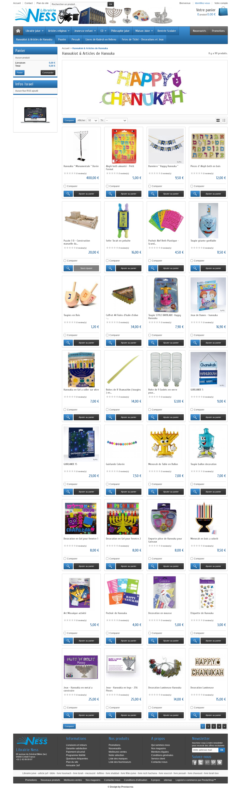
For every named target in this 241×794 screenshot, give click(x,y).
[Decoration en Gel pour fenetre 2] (123, 518)
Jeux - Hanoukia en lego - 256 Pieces (122, 689)
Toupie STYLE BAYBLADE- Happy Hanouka (164, 317)
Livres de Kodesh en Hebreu (101, 39)
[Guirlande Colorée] (123, 444)
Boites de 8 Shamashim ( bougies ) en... (123, 391)
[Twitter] (201, 762)
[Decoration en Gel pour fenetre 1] (81, 518)
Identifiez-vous (202, 3)
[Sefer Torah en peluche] (123, 220)
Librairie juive (33, 31)
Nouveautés (199, 31)
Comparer (72, 186)
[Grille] (218, 120)
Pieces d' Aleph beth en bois (205, 166)
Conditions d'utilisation (135, 780)
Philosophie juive (120, 31)
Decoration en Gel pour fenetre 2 (123, 538)
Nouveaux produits (50, 780)
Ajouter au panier (86, 194)
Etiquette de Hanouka (202, 613)
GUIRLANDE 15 (70, 464)
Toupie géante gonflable (203, 240)
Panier (20, 50)
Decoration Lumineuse (202, 687)
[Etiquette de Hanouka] (208, 593)
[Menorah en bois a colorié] (208, 518)
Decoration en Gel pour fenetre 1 (81, 538)
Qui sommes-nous (160, 745)
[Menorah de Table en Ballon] (166, 444)
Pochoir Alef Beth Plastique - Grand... (163, 242)
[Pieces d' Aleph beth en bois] (208, 146)
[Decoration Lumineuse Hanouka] (166, 667)
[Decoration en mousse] (166, 593)
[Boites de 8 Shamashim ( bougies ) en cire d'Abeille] (123, 369)
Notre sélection (116, 755)
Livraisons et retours (76, 745)
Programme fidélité (75, 755)
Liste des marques (118, 758)
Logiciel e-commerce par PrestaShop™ (196, 780)
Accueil (65, 48)
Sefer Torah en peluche (118, 240)
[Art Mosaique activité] (81, 593)
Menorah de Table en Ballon (163, 464)
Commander (48, 72)
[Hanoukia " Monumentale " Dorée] (81, 146)
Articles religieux (57, 31)
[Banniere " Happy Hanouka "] (166, 146)
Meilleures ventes (118, 752)
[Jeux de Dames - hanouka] (208, 295)
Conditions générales (162, 755)
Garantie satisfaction (76, 748)
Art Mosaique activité (75, 613)
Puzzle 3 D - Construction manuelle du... (77, 242)
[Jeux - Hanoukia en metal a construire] (81, 667)
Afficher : (82, 120)
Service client (158, 758)
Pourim (62, 39)
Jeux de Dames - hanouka (204, 315)
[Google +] (207, 762)
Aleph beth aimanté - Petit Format (120, 168)
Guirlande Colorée (115, 464)
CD (102, 31)
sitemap (168, 780)
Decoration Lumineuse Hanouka (164, 687)
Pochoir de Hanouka (116, 613)
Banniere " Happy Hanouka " (163, 166)
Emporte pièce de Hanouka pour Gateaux (165, 540)
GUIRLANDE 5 (197, 389)
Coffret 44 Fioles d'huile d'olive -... (122, 317)
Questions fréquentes (77, 758)
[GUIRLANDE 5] (208, 369)
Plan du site (72, 762)
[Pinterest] (213, 762)
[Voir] (68, 194)
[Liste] (224, 120)
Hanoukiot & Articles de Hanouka (34, 39)
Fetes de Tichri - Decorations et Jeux (142, 39)
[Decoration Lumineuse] (208, 667)
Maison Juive (142, 31)
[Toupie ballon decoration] (208, 444)
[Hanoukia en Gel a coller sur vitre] (81, 369)
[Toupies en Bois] (81, 295)
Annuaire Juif (73, 765)
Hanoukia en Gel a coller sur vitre (81, 389)
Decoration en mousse (160, 613)
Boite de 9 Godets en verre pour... (162, 391)
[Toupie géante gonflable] (208, 220)
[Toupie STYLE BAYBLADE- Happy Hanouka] (166, 295)
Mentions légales (160, 752)
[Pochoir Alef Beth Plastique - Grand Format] (166, 220)
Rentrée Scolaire (167, 31)
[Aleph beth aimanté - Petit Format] (123, 146)
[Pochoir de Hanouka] (123, 593)
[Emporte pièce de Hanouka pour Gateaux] (166, 518)
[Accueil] (18, 31)
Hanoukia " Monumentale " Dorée (81, 166)
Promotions (218, 31)
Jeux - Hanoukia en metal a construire (78, 689)
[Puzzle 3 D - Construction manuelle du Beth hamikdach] (81, 220)
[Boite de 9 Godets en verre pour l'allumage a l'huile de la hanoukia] (166, 369)
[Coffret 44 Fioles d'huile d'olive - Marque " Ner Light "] (123, 295)
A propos (155, 780)
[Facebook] (194, 762)
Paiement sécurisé (75, 752)
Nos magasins (158, 748)
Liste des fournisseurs (120, 762)
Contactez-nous (159, 762)
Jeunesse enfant (83, 31)
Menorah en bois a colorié (204, 538)
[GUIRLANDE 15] (81, 444)
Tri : (102, 120)
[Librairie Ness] (96, 15)
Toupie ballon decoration (204, 464)
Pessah (76, 39)
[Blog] (219, 762)
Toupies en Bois (72, 315)
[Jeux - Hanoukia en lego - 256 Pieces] (123, 667)
